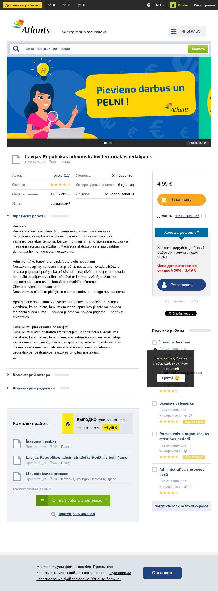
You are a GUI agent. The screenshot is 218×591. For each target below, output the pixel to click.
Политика (97, 479)
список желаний (187, 216)
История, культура (75, 479)
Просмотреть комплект (77, 514)
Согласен (162, 573)
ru (158, 5)
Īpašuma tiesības (41, 441)
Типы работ (191, 31)
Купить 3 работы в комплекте (77, 500)
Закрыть (195, 143)
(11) (62, 175)
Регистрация (204, 5)
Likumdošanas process (47, 473)
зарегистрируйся (172, 247)
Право (65, 162)
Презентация (35, 162)
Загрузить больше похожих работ (181, 506)
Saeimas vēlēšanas (176, 403)
